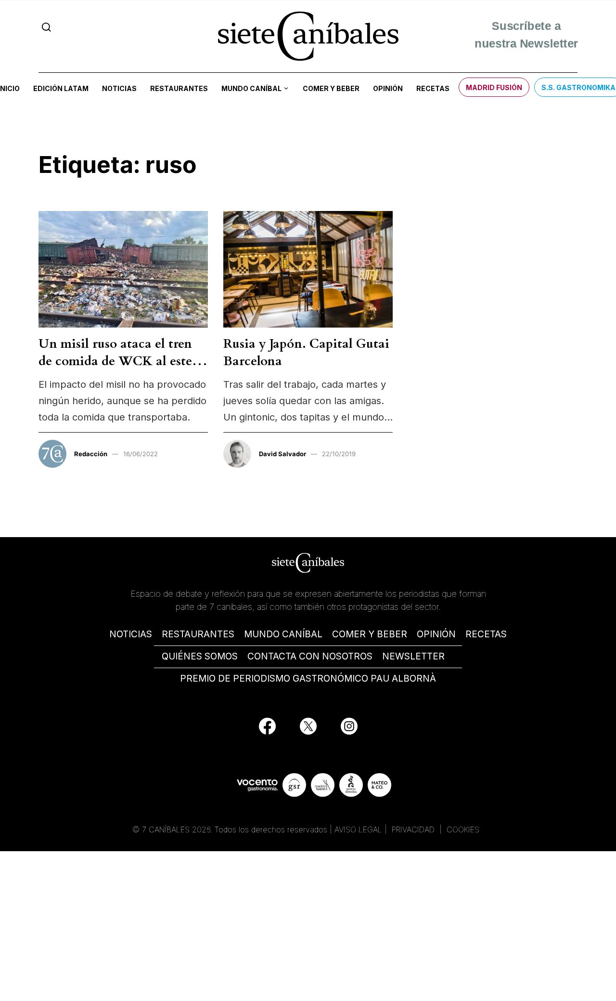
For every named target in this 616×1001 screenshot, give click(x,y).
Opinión (388, 88)
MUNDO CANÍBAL (283, 634)
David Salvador (282, 454)
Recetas (432, 88)
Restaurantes (179, 88)
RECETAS (486, 634)
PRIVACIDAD (414, 829)
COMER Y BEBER (369, 634)
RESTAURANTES (198, 634)
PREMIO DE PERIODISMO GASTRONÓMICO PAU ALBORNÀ (308, 678)
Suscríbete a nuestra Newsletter (526, 36)
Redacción (90, 454)
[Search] (46, 27)
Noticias (119, 88)
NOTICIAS (130, 634)
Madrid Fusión (494, 87)
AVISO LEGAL (358, 829)
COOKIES (463, 829)
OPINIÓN (436, 634)
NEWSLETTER (413, 656)
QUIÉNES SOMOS (200, 656)
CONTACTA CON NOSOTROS (309, 656)
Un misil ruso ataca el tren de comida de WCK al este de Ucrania (115, 361)
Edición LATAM (61, 88)
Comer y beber (331, 88)
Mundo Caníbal (251, 88)
